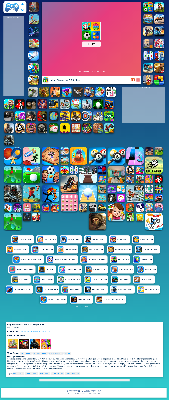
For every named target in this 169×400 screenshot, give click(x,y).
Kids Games (44, 373)
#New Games (26, 353)
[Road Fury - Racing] (148, 72)
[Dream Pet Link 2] (76, 132)
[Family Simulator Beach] (35, 348)
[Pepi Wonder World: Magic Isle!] (46, 348)
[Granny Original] (9, 120)
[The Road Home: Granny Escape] (31, 108)
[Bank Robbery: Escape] (98, 120)
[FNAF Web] (31, 132)
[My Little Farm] (24, 348)
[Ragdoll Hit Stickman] (20, 108)
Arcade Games (21, 250)
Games (16, 328)
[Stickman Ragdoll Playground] (78, 96)
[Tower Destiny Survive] (111, 96)
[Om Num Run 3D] (76, 108)
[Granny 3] (42, 108)
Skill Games (123, 240)
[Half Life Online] (9, 132)
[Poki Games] (22, 4)
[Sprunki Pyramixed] (109, 120)
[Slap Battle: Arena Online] (34, 60)
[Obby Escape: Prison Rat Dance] (89, 96)
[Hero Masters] (159, 60)
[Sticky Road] (34, 11)
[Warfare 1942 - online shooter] (31, 120)
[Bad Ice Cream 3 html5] (20, 132)
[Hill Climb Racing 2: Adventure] (109, 132)
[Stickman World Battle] (42, 120)
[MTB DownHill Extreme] (159, 11)
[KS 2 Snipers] (33, 96)
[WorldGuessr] (54, 120)
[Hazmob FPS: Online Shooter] (76, 120)
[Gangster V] (159, 72)
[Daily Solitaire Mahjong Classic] (54, 132)
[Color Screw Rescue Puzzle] (13, 348)
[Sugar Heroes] (100, 96)
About (70, 393)
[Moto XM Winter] (65, 108)
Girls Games (50, 240)
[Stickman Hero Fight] (159, 36)
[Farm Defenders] (44, 96)
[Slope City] (98, 108)
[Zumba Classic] (87, 132)
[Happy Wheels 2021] (148, 48)
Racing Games (99, 240)
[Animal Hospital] (148, 84)
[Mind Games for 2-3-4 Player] (148, 11)
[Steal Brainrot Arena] (9, 108)
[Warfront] (9, 145)
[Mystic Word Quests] (34, 84)
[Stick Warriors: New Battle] (109, 108)
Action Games (74, 240)
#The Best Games (40, 353)
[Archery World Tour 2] (87, 120)
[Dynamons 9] (65, 120)
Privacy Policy (80, 393)
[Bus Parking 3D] (54, 108)
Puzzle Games (146, 240)
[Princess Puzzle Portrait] (159, 48)
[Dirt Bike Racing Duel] (148, 36)
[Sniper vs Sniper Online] (42, 132)
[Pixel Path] (65, 132)
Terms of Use (94, 393)
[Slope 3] (34, 36)
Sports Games (26, 240)
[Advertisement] (14, 56)
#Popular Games (56, 353)
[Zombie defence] (34, 72)
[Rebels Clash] (55, 96)
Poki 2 (7, 3)
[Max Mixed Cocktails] (34, 48)
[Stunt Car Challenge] (159, 23)
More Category (72, 373)
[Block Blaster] (159, 84)
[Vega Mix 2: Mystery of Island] (98, 132)
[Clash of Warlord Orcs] (148, 23)
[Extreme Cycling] (34, 23)
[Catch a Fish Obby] (67, 96)
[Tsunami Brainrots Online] (20, 120)
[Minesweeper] (148, 60)
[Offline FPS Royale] (87, 108)
